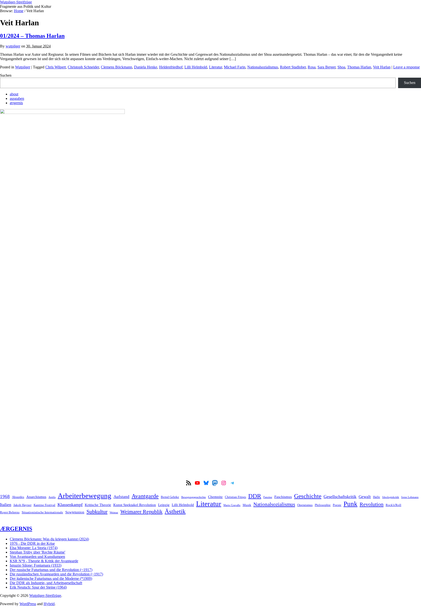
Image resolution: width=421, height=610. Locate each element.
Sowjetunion (74, 512)
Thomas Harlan (359, 67)
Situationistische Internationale (42, 512)
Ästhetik (175, 511)
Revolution (371, 504)
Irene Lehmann (410, 497)
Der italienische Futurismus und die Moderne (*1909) (51, 578)
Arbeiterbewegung (84, 495)
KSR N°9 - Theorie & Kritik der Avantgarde (44, 561)
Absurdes (18, 497)
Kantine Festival (44, 505)
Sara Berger (326, 67)
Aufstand (121, 496)
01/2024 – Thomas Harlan (32, 36)
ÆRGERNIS (16, 529)
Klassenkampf (70, 504)
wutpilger (13, 46)
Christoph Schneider (83, 67)
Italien (5, 504)
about (14, 94)
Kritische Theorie (98, 505)
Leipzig (164, 505)
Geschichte (307, 495)
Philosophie (323, 505)
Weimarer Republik (141, 512)
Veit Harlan (382, 67)
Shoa (341, 67)
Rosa (312, 67)
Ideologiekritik (390, 497)
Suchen (5, 75)
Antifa (52, 497)
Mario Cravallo (231, 505)
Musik (247, 505)
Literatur (215, 67)
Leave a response (406, 67)
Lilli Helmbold (195, 67)
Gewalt (365, 496)
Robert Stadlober (293, 67)
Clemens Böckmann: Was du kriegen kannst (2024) (49, 539)
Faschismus (283, 497)
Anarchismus (36, 497)
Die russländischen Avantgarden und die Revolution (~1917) (56, 574)
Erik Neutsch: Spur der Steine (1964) (38, 587)
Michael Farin (234, 67)
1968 (5, 496)
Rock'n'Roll (393, 505)
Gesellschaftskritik (340, 496)
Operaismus (305, 505)
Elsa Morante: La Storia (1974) (33, 548)
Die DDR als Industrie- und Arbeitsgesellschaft (46, 583)
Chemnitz (215, 497)
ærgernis (16, 103)
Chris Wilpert (55, 67)
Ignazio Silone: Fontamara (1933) (35, 565)
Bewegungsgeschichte (193, 497)
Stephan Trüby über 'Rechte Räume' (37, 552)
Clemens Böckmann (116, 67)
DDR (254, 496)
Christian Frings (235, 497)
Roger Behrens (9, 512)
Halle (376, 497)
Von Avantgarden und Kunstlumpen (37, 557)
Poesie (337, 505)
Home (18, 11)
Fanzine (267, 497)
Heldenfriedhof (170, 67)
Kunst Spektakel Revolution (134, 505)
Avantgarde (145, 496)
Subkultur (96, 512)
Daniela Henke (145, 67)
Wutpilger (22, 67)
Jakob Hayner (22, 505)
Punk (350, 504)
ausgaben (17, 98)
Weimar (114, 512)
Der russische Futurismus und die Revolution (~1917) (51, 570)
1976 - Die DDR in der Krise (32, 543)
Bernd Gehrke (170, 497)
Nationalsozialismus (262, 67)
